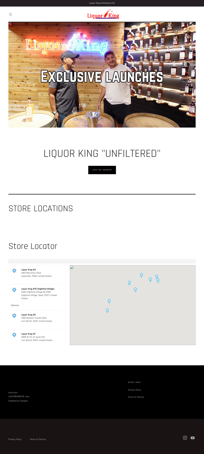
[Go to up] (199, 449)
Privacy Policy (134, 389)
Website (15, 305)
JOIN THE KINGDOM (102, 170)
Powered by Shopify (18, 400)
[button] (10, 14)
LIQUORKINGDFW (16, 396)
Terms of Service (136, 397)
